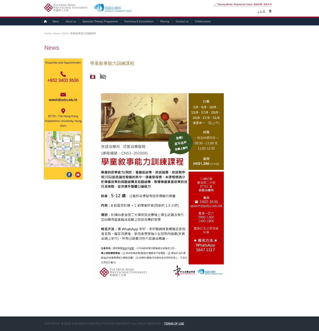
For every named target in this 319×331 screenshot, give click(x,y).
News (55, 21)
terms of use (174, 323)
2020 (65, 33)
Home (45, 21)
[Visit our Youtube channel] (77, 171)
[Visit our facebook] (68, 171)
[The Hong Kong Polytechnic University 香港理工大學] (67, 8)
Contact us (182, 21)
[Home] (128, 8)
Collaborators (203, 21)
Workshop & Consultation (139, 21)
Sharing (164, 21)
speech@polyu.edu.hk (63, 99)
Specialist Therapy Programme (100, 21)
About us (71, 21)
